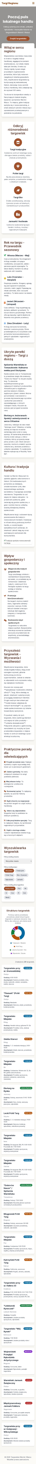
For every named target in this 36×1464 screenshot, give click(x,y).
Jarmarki (20, 879)
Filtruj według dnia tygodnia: (14, 885)
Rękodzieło (9, 879)
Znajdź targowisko (18, 38)
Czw (12, 893)
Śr (6, 893)
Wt (25, 888)
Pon (19, 888)
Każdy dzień (10, 888)
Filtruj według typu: (10, 867)
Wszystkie (9, 870)
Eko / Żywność (22, 875)
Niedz (8, 897)
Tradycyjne (20, 870)
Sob (24, 893)
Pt (18, 893)
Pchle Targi (9, 875)
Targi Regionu (10, 3)
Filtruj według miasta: (11, 857)
